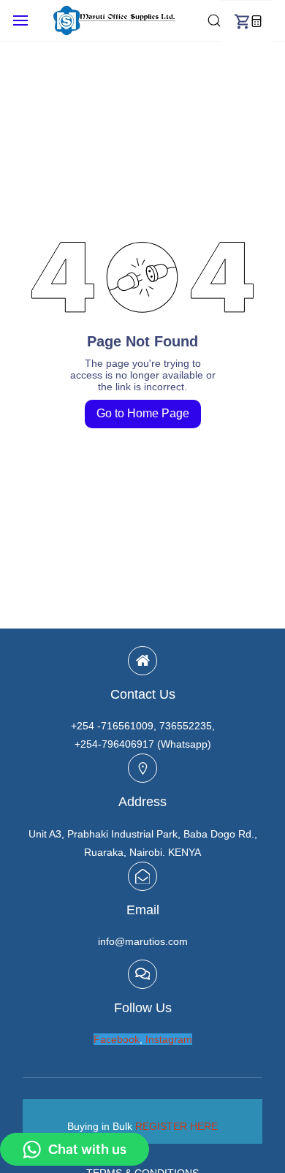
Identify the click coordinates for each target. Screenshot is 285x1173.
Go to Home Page (142, 413)
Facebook (117, 1039)
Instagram (168, 1039)
